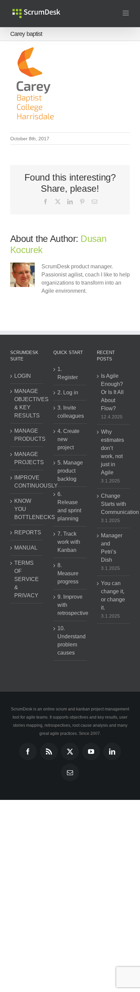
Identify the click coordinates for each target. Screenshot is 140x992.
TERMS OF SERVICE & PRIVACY (26, 579)
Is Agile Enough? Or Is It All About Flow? (112, 392)
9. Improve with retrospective (70, 605)
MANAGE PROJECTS (27, 458)
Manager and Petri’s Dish (111, 548)
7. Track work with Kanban (68, 542)
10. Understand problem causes (70, 640)
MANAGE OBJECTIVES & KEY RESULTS (27, 403)
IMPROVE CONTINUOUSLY (27, 482)
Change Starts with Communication (113, 504)
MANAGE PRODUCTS (27, 435)
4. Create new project (68, 439)
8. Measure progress (67, 573)
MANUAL (25, 548)
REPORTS (27, 532)
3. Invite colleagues (70, 412)
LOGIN (22, 376)
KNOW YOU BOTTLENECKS (27, 509)
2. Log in (67, 392)
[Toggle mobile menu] (126, 13)
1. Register (67, 373)
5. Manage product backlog (70, 471)
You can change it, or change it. (113, 595)
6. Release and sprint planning (69, 506)
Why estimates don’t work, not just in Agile (112, 452)
